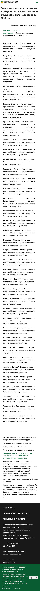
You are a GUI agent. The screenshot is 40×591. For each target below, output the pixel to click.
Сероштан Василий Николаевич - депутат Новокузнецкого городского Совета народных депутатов (19, 360)
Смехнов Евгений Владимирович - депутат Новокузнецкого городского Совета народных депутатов (19, 369)
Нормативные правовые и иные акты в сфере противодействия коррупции (19, 438)
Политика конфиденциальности (16, 530)
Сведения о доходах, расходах (24, 25)
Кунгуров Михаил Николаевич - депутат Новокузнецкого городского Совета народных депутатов (19, 242)
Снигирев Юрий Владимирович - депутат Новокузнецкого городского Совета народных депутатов (19, 379)
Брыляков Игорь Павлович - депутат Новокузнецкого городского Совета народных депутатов (19, 162)
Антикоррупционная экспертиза (17, 443)
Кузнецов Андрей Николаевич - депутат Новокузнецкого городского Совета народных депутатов (19, 223)
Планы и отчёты (10, 498)
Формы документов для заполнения (18, 450)
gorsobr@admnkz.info (12, 554)
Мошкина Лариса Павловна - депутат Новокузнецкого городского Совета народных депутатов (19, 301)
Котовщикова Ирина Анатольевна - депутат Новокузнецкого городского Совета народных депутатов (19, 213)
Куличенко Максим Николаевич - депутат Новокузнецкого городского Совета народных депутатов (19, 233)
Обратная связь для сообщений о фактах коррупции (20, 480)
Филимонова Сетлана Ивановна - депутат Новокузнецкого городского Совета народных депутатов (19, 418)
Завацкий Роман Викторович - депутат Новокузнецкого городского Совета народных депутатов (19, 171)
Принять (33, 577)
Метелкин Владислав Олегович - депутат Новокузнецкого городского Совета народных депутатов (19, 291)
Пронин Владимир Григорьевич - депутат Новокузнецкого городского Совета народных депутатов (19, 340)
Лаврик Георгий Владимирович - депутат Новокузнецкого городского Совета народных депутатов (19, 252)
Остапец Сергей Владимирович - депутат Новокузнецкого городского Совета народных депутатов (19, 311)
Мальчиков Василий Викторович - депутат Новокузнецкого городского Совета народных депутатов (19, 281)
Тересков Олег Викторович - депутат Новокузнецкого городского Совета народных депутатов (19, 408)
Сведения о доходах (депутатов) (11, 31)
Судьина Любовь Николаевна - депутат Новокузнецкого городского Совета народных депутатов (19, 389)
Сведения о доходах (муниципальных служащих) (18, 34)
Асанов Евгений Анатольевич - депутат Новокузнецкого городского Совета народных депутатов (19, 142)
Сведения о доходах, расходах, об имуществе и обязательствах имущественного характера (17, 455)
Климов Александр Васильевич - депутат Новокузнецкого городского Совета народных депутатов (19, 191)
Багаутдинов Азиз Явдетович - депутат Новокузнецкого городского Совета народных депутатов (19, 152)
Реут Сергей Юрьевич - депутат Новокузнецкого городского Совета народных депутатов (19, 350)
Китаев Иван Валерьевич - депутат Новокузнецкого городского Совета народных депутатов (19, 181)
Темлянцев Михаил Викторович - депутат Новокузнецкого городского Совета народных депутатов (19, 399)
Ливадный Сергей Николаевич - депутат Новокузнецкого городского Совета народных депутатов (19, 262)
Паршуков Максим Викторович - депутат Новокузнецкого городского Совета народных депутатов (19, 321)
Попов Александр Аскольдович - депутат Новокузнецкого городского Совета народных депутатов (19, 330)
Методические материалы (14, 446)
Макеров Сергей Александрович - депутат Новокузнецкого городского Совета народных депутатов (19, 272)
